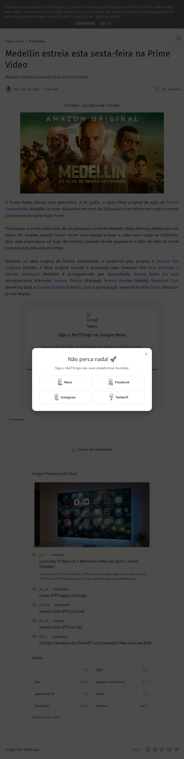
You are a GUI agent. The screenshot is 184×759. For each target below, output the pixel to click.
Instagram (68, 397)
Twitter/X (121, 397)
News (68, 382)
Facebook (122, 382)
